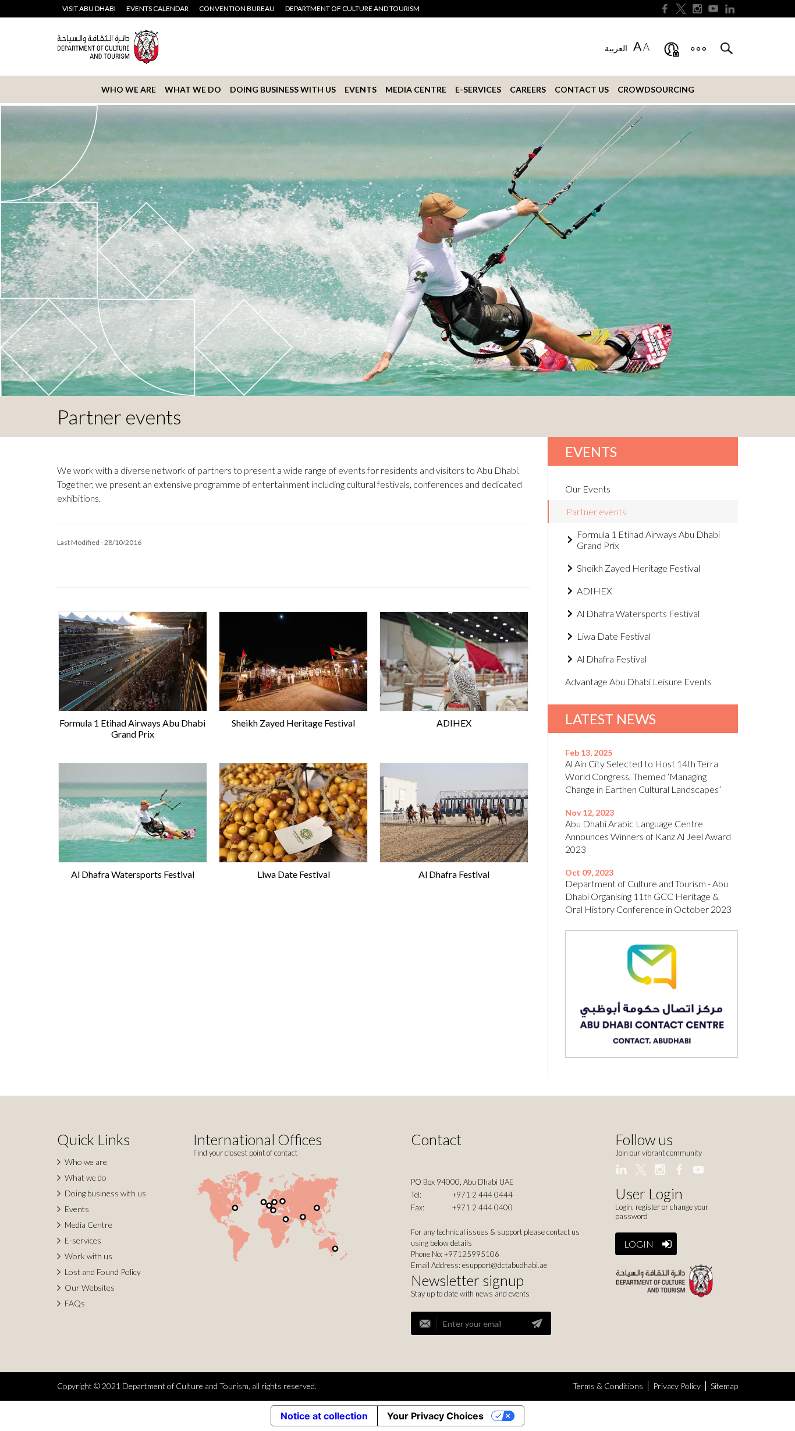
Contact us (582, 89)
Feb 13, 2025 (588, 752)
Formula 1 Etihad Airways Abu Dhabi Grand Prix (132, 728)
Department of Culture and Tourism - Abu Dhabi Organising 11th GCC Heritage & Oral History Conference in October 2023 (648, 896)
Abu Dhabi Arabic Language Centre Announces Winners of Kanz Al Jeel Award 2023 (648, 836)
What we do (193, 89)
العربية (616, 48)
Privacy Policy (677, 1386)
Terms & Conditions (608, 1386)
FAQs (75, 1303)
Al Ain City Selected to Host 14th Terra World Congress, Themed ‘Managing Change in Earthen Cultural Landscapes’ (643, 776)
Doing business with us (283, 89)
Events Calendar (157, 8)
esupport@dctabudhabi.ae (504, 1265)
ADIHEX (453, 722)
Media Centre (415, 89)
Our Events (588, 488)
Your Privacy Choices (435, 1416)
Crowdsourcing (655, 89)
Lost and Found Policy (103, 1272)
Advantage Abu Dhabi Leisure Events (638, 681)
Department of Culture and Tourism (352, 8)
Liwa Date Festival (293, 874)
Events (361, 89)
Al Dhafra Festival (453, 874)
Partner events (596, 511)
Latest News (610, 718)
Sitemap (724, 1386)
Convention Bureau (237, 8)
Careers (528, 89)
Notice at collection (324, 1416)
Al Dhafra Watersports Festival (132, 874)
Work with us (88, 1256)
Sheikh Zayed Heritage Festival (293, 722)
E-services (478, 89)
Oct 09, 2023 (589, 872)
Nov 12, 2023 (589, 812)
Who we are (128, 89)
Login (639, 1243)
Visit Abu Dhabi (89, 8)
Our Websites (90, 1287)
